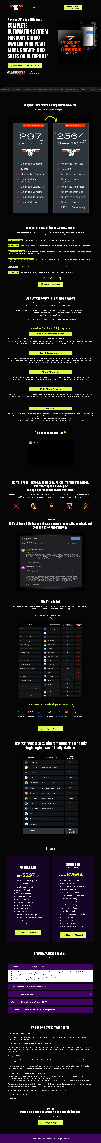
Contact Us (31, 7)
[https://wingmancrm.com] (16, 7)
